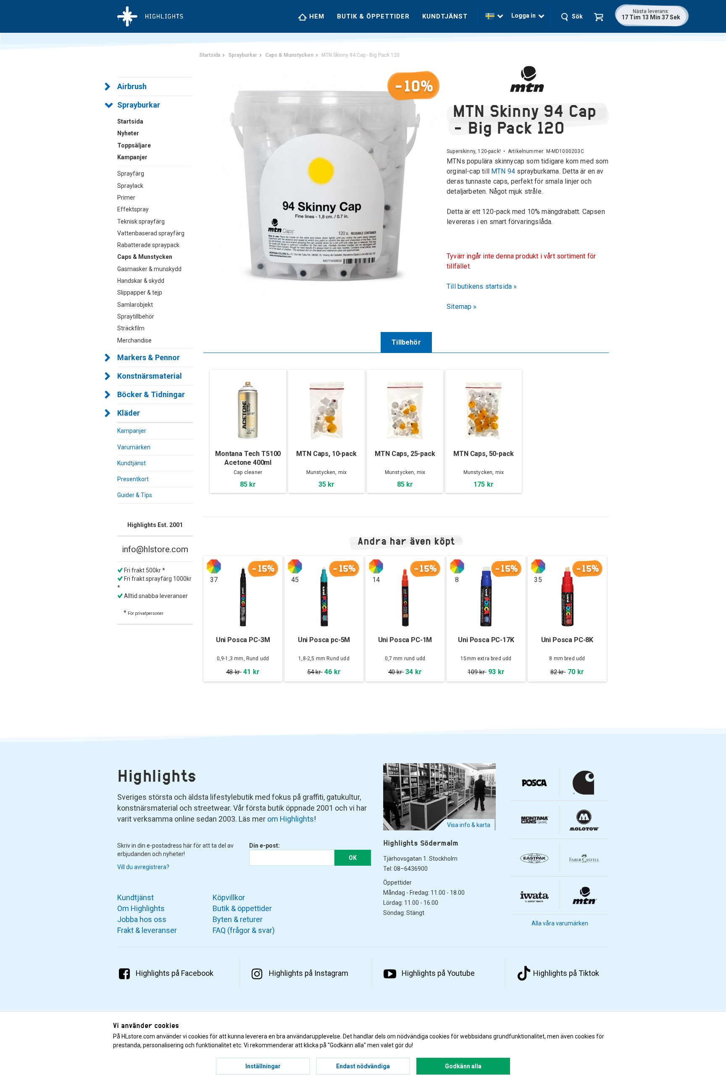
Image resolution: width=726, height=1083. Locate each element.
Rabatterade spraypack (148, 245)
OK (353, 857)
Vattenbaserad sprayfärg (150, 233)
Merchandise (134, 340)
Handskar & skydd (140, 280)
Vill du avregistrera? (143, 867)
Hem (315, 16)
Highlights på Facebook (174, 973)
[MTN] (528, 79)
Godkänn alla (463, 1066)
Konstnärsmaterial (149, 376)
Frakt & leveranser (147, 930)
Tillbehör (406, 342)
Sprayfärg (130, 173)
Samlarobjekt (135, 304)
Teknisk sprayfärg (141, 221)
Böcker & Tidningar (151, 394)
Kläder (128, 412)
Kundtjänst (445, 16)
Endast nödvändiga (363, 1066)
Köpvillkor (229, 897)
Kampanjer (131, 430)
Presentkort (133, 479)
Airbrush (132, 86)
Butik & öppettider (373, 16)
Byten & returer (238, 919)
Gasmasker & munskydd (149, 269)
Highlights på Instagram (308, 973)
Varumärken (133, 447)
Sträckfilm (131, 328)
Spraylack (130, 185)
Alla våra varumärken (559, 923)
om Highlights (290, 818)
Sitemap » (462, 307)
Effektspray (133, 209)
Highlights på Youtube (438, 973)
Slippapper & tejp (139, 292)
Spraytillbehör (135, 316)
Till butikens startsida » (482, 286)
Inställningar (263, 1066)
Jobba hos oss (141, 919)
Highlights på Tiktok (566, 973)
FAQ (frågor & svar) (244, 930)
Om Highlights (141, 908)
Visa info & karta (468, 825)
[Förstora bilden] (325, 185)
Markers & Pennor (148, 357)
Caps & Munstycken (144, 256)
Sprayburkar (138, 104)
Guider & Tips (134, 495)
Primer (126, 197)
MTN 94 (503, 171)
